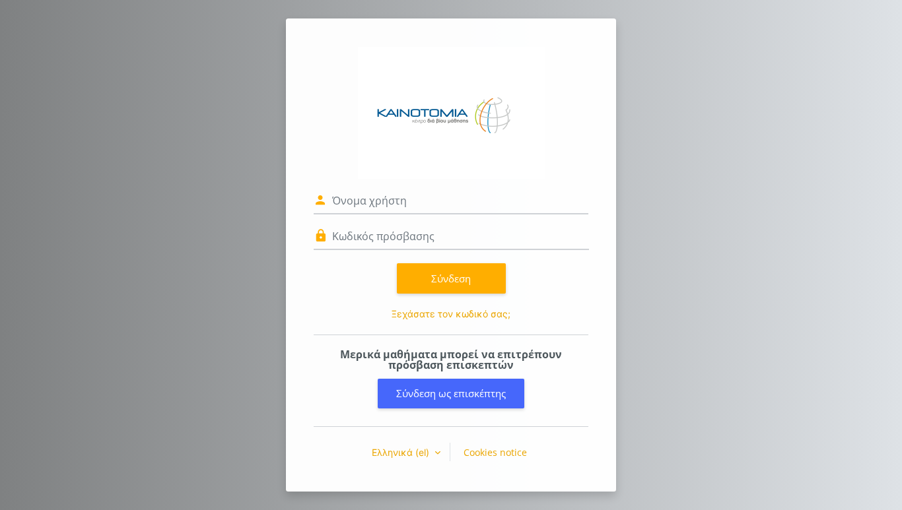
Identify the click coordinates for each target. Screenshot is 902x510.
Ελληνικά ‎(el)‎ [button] (402, 452)
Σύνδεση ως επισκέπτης (451, 393)
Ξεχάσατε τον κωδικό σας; (451, 313)
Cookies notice (495, 452)
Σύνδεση (451, 278)
